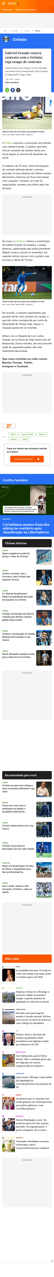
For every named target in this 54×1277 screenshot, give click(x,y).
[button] (3, 3)
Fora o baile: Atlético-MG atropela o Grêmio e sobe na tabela (17, 889)
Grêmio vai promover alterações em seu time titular (18, 847)
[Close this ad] (52, 1261)
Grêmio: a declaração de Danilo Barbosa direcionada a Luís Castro (18, 636)
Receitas (19, 1138)
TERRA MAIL (7, 10)
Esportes (15, 31)
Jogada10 (42, 434)
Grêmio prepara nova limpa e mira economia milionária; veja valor (18, 788)
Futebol (27, 31)
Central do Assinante (25, 10)
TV (17, 1031)
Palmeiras (20, 241)
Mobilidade (20, 1009)
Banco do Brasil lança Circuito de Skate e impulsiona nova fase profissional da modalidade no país (18, 868)
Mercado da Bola (27, 434)
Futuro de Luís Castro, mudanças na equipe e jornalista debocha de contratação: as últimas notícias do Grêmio (14, 808)
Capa (5, 31)
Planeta (19, 988)
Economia (20, 1074)
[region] (27, 1270)
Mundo (18, 1095)
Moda (18, 967)
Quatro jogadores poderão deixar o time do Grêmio (16, 555)
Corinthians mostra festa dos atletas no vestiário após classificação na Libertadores (26, 528)
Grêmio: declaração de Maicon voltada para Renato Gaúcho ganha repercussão (18, 616)
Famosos (19, 1116)
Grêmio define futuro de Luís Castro (17, 827)
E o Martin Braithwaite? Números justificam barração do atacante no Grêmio (17, 596)
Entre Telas (21, 1052)
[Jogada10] (8, 426)
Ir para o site (14, 3)
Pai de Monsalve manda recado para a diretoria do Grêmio (18, 655)
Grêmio (37, 31)
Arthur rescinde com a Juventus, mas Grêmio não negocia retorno (16, 576)
